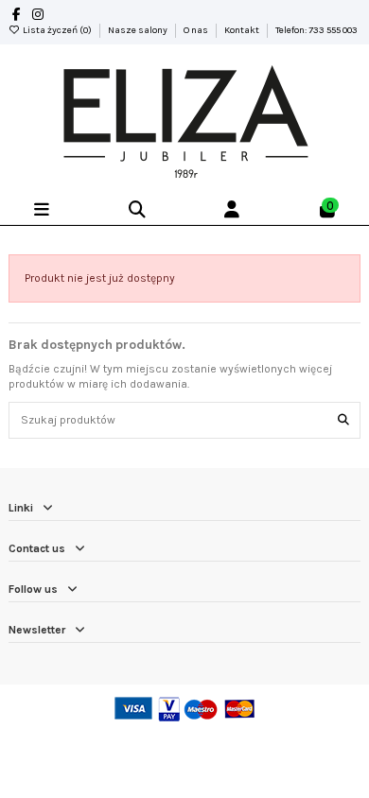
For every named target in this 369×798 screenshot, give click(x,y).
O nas (197, 30)
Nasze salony (138, 30)
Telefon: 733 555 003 (316, 30)
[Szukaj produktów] (343, 420)
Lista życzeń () (57, 30)
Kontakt (242, 30)
